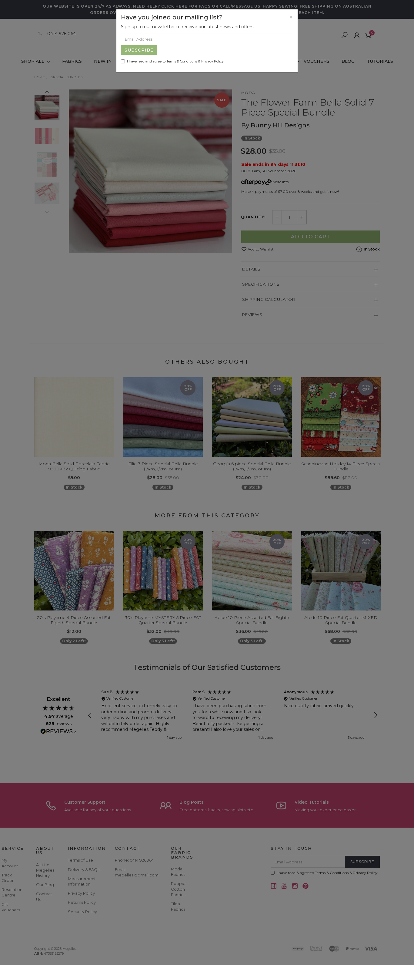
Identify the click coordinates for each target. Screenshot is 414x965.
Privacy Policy (212, 61)
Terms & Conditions (181, 61)
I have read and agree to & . (175, 61)
